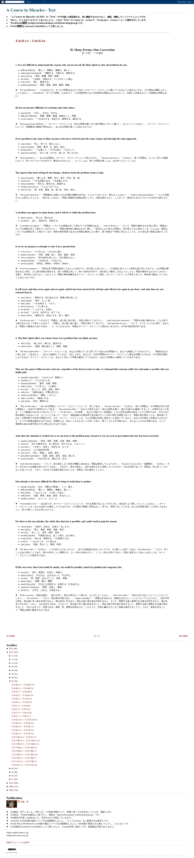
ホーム (97, 635)
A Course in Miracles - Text (31, 10)
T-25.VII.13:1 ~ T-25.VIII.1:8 (24, 761)
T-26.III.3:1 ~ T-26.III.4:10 (23, 684)
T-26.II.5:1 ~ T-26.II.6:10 (22, 695)
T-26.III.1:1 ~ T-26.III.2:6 (22, 688)
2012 (11, 648)
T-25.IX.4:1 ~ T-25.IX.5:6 (23, 730)
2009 (11, 786)
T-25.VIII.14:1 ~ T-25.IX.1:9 (24, 737)
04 (12, 768)
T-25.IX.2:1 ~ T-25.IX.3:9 (23, 733)
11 (12, 659)
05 (12, 681)
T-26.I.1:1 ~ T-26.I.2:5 (21, 716)
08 (12, 670)
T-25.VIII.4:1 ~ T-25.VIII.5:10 (24, 754)
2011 (11, 652)
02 (12, 775)
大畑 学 (24, 801)
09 (12, 666)
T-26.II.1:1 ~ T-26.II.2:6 (30, 41)
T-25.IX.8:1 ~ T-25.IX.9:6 (23, 723)
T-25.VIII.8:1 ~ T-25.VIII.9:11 (24, 747)
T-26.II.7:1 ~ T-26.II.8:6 (22, 691)
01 (12, 779)
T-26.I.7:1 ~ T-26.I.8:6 (21, 705)
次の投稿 (10, 635)
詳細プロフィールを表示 (18, 842)
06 (12, 677)
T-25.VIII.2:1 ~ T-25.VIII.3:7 (24, 757)
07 (12, 673)
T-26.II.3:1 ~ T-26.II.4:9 (22, 698)
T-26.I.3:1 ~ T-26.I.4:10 (22, 712)
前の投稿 (183, 635)
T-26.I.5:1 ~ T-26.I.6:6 (21, 709)
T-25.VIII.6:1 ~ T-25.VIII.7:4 (24, 750)
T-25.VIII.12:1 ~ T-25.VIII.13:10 (25, 740)
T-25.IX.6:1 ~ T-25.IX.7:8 (23, 726)
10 (12, 663)
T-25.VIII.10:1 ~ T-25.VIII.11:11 (25, 743)
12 (12, 655)
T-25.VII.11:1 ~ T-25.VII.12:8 (24, 764)
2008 (11, 790)
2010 (11, 782)
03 (12, 772)
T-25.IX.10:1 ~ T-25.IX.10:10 (24, 719)
